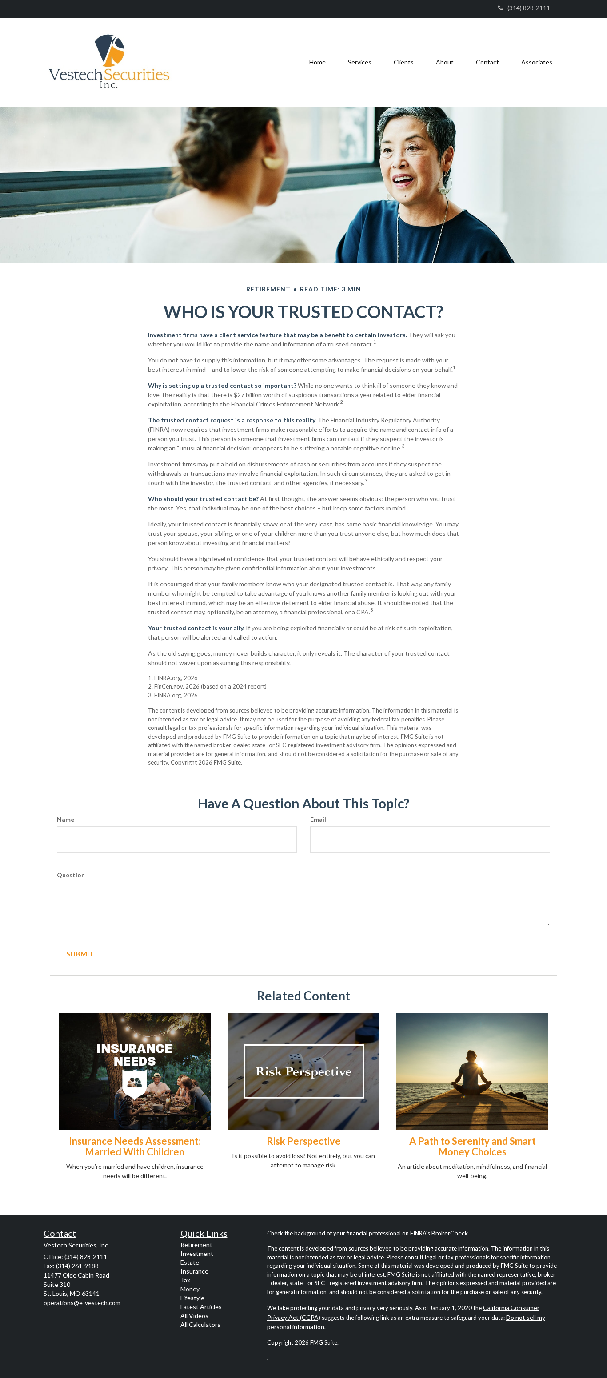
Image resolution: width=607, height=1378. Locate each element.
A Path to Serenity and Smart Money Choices (472, 1146)
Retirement (196, 1244)
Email (318, 819)
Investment (196, 1253)
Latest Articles (201, 1306)
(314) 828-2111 (528, 8)
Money (190, 1289)
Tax (185, 1280)
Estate (189, 1262)
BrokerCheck (449, 1233)
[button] (360, 62)
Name (65, 819)
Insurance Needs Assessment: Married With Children (135, 1146)
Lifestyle (192, 1298)
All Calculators (200, 1324)
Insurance (194, 1271)
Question (71, 875)
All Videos (194, 1315)
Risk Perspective (304, 1141)
